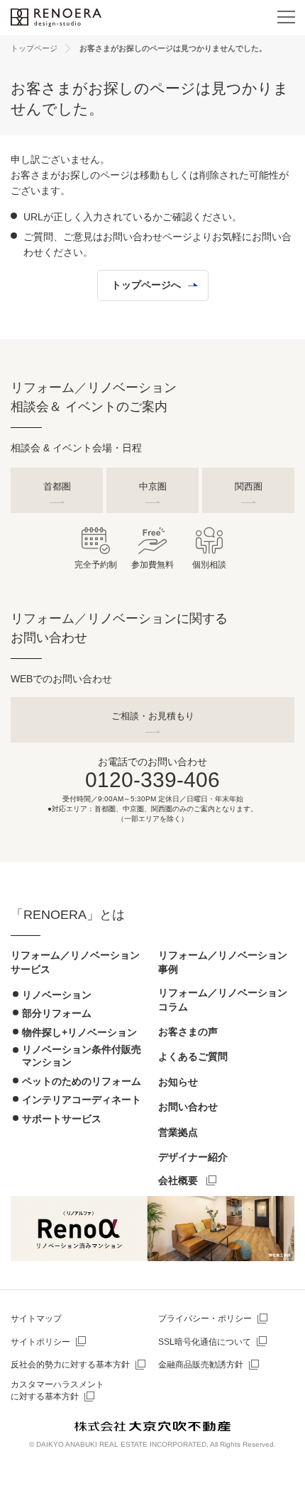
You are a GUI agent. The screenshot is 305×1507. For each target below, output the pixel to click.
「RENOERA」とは (68, 915)
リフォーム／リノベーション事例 (222, 962)
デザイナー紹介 (193, 1157)
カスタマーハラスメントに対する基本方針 (57, 1390)
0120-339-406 (152, 779)
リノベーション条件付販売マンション (81, 1056)
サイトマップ (36, 1318)
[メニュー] (285, 17)
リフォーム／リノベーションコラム (222, 999)
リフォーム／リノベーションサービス (75, 962)
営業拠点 (178, 1132)
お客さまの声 (188, 1031)
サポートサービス (61, 1118)
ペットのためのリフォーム (81, 1081)
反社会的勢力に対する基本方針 (70, 1365)
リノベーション (57, 994)
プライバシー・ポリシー (205, 1318)
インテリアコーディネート (81, 1099)
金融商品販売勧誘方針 (200, 1365)
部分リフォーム (57, 1013)
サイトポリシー (40, 1342)
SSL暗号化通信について (204, 1342)
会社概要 (178, 1180)
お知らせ (178, 1082)
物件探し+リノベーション (79, 1032)
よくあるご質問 (193, 1056)
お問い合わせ (188, 1106)
